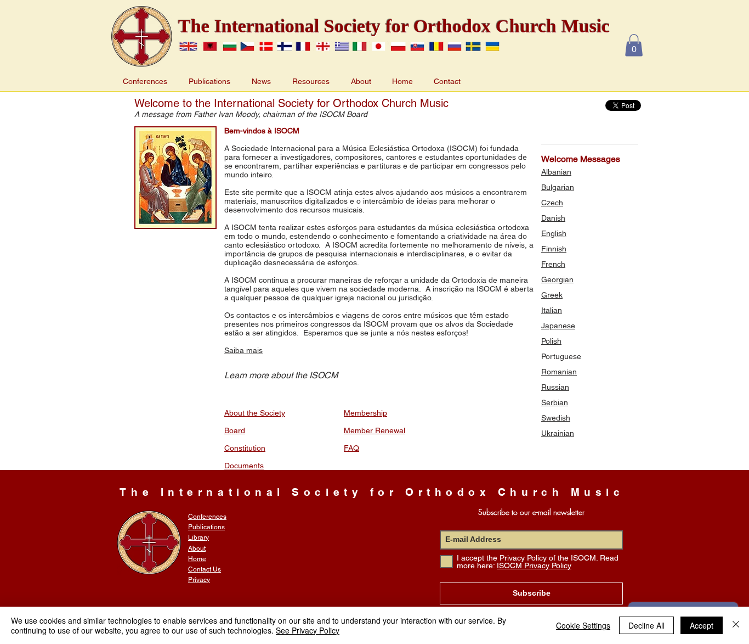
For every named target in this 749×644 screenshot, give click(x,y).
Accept (701, 625)
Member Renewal (374, 430)
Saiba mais (243, 350)
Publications (206, 527)
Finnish (553, 248)
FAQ (351, 448)
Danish (553, 218)
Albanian (556, 171)
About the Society (254, 412)
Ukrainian (557, 433)
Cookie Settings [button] (583, 625)
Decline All (646, 625)
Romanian (559, 371)
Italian (551, 310)
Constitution (244, 448)
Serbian (554, 402)
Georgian (557, 279)
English (553, 233)
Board (234, 430)
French (553, 264)
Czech (552, 202)
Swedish (555, 417)
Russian (555, 387)
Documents (244, 465)
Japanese (558, 325)
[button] (634, 45)
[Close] (735, 625)
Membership (365, 412)
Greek (552, 294)
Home (197, 559)
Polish (551, 341)
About (197, 548)
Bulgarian (557, 187)
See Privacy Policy (307, 630)
